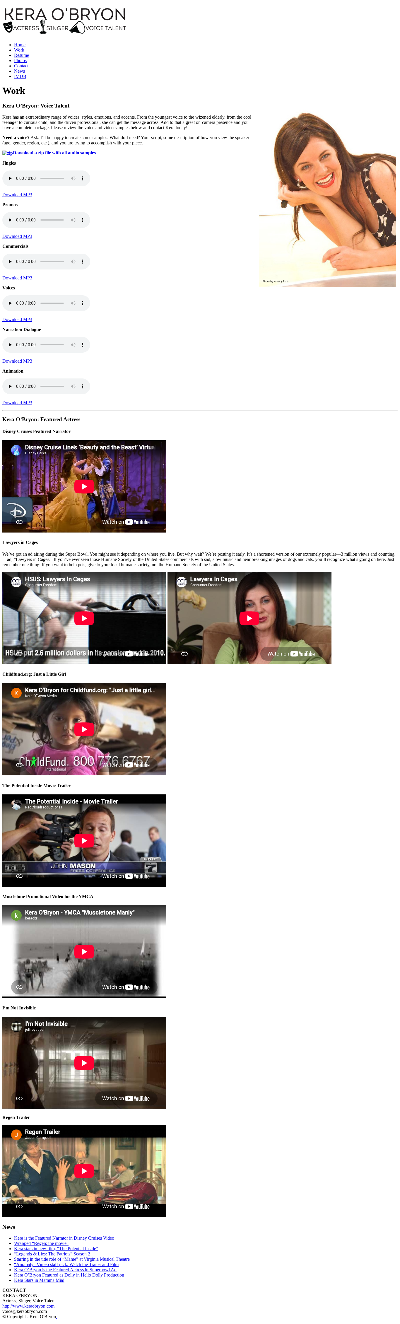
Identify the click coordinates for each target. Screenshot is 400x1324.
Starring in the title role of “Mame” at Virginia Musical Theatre (72, 1259)
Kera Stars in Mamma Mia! (39, 1280)
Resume (21, 55)
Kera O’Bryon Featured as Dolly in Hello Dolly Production (69, 1274)
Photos (20, 60)
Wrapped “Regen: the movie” (41, 1243)
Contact (21, 65)
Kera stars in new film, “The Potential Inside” (56, 1248)
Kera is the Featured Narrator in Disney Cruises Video (64, 1238)
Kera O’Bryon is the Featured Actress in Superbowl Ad (65, 1269)
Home (19, 44)
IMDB (20, 76)
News (19, 71)
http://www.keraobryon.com (28, 1305)
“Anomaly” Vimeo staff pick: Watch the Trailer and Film (66, 1264)
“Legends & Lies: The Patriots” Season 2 (52, 1253)
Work (19, 49)
